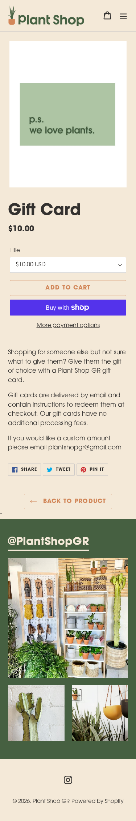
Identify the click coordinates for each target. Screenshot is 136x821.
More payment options (68, 326)
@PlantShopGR (48, 542)
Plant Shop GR (51, 801)
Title (15, 251)
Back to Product (73, 501)
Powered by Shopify (97, 801)
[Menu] (123, 16)
